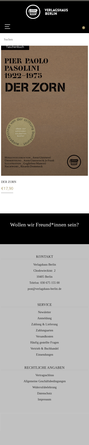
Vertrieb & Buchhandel (44, 348)
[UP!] (45, 424)
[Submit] (82, 39)
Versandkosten (44, 336)
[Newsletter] (29, 233)
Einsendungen (44, 354)
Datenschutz (44, 393)
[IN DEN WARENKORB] (7, 170)
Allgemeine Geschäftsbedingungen (45, 381)
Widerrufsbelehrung (44, 387)
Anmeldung (44, 318)
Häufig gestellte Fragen (44, 342)
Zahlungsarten (44, 330)
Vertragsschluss (44, 375)
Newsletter (44, 312)
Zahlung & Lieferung (44, 324)
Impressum (44, 399)
